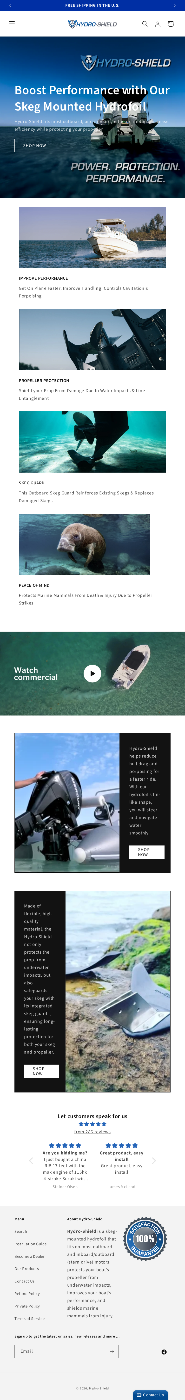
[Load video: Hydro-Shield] (92, 673)
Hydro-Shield (99, 1388)
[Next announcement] (175, 5)
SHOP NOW (34, 146)
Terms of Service (29, 1319)
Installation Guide (30, 1244)
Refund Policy (27, 1294)
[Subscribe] (112, 1351)
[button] (12, 24)
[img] (92, 1124)
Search (20, 1231)
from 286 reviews (92, 1132)
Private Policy (27, 1306)
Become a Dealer (29, 1256)
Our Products (26, 1269)
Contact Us (24, 1281)
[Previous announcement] (10, 5)
